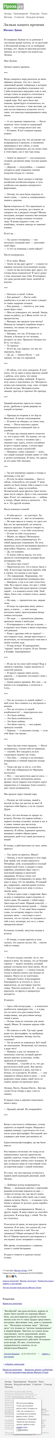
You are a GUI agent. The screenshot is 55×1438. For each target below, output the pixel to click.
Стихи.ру (48, 1384)
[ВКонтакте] (7, 1276)
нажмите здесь (21, 1427)
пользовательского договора (21, 1396)
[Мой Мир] (12, 1276)
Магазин (8, 17)
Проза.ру (9, 1387)
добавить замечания (14, 1364)
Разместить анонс (45, 1281)
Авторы (8, 14)
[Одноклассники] (10, 1276)
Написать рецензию (12, 1303)
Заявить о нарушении (12, 1283)
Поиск (44, 14)
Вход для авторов (35, 17)
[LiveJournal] (15, 1276)
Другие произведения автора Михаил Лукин (22, 1287)
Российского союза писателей (22, 1434)
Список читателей (10, 1281)
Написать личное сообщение (39, 1369)
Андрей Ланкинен (12, 1354)
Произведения (20, 14)
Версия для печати (28, 1281)
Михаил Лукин (12, 30)
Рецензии (34, 14)
